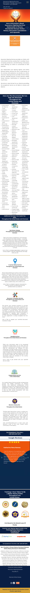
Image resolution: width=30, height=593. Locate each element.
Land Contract (5, 209)
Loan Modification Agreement (15, 121)
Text (7, 250)
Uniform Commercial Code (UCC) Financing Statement (25, 183)
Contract (4, 134)
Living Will (14, 115)
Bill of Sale (4, 124)
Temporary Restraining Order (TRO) (25, 166)
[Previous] (2, 457)
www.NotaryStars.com (11, 422)
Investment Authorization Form (5, 204)
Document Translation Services (15, 298)
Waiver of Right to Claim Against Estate (25, 198)
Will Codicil (25, 203)
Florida (15, 525)
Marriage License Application (15, 126)
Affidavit (4, 113)
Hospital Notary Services (15, 375)
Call (4, 250)
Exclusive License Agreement (5, 160)
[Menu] (27, 2)
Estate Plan (5, 156)
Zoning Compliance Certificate (25, 209)
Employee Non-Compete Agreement (5, 146)
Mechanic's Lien (16, 129)
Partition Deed (15, 174)
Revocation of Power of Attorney (25, 125)
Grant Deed (5, 168)
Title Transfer (25, 168)
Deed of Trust (5, 139)
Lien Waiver (15, 111)
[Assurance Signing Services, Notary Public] (11, 583)
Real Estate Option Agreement (25, 107)
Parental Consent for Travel (15, 166)
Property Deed (15, 209)
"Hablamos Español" (8, 8)
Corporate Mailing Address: (15, 567)
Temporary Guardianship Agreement (25, 161)
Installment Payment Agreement (5, 195)
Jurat (3, 207)
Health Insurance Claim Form (5, 175)
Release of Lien (25, 110)
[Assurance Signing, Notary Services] (14, 583)
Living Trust (15, 113)
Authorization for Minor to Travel (5, 107)
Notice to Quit (15, 159)
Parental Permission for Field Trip (15, 171)
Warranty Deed (25, 201)
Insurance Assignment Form (5, 200)
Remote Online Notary (15, 577)
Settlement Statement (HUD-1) (25, 139)
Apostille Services (15, 336)
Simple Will (25, 145)
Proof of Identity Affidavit (14, 203)
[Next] (28, 457)
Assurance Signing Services (11, 1)
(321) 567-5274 (6, 6)
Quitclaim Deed (16, 210)
